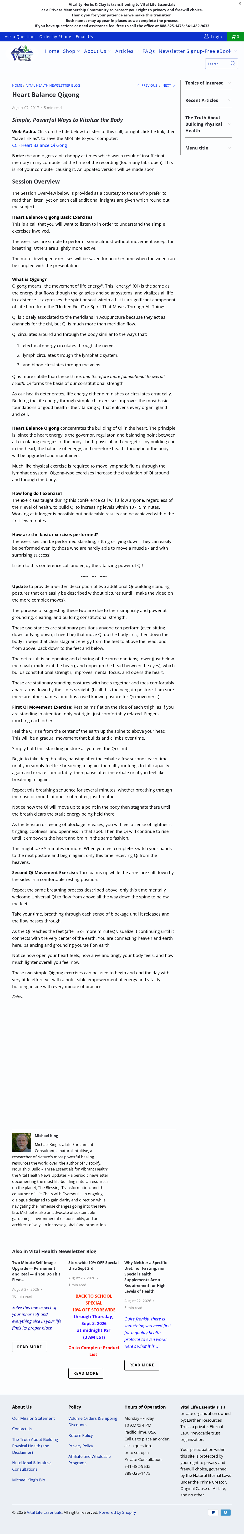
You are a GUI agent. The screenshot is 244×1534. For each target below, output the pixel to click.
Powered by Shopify (117, 1512)
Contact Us (22, 1428)
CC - (39, 145)
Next (167, 85)
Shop (70, 51)
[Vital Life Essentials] (22, 54)
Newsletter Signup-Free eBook (196, 51)
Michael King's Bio (28, 1480)
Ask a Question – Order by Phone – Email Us (49, 36)
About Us (96, 51)
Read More (29, 1347)
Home (52, 51)
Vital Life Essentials (44, 1512)
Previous (149, 85)
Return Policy (80, 1435)
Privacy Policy (80, 1446)
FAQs (148, 51)
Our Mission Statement (33, 1418)
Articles (125, 51)
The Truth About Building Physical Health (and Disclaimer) (35, 1446)
